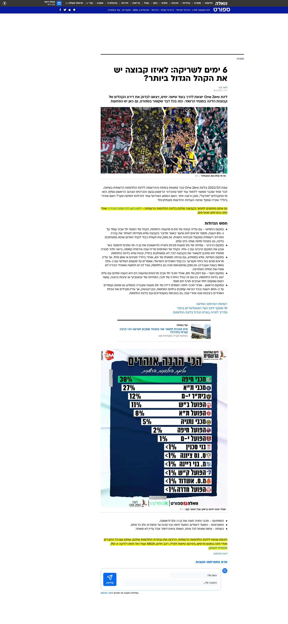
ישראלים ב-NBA (141, 10)
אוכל (146, 3)
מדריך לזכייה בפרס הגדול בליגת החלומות (200, 312)
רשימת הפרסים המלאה (211, 304)
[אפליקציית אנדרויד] (74, 10)
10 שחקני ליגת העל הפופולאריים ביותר (202, 308)
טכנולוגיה (112, 3)
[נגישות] (4, 3)
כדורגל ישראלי (183, 10)
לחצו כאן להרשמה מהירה (125, 208)
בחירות (186, 3)
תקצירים (126, 10)
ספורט (197, 3)
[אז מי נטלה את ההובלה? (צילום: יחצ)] (164, 143)
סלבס (165, 3)
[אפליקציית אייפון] (70, 10)
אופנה (100, 3)
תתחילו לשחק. (217, 548)
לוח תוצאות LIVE (201, 10)
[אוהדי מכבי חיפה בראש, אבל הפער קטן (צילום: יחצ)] (164, 431)
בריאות (136, 3)
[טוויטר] (65, 10)
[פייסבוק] (60, 10)
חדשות (209, 3)
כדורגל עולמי (167, 10)
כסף (155, 3)
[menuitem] (207, 3)
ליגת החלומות (220, 554)
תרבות (175, 3)
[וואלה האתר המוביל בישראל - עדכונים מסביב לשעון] (221, 3)
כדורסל (155, 10)
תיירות (124, 3)
